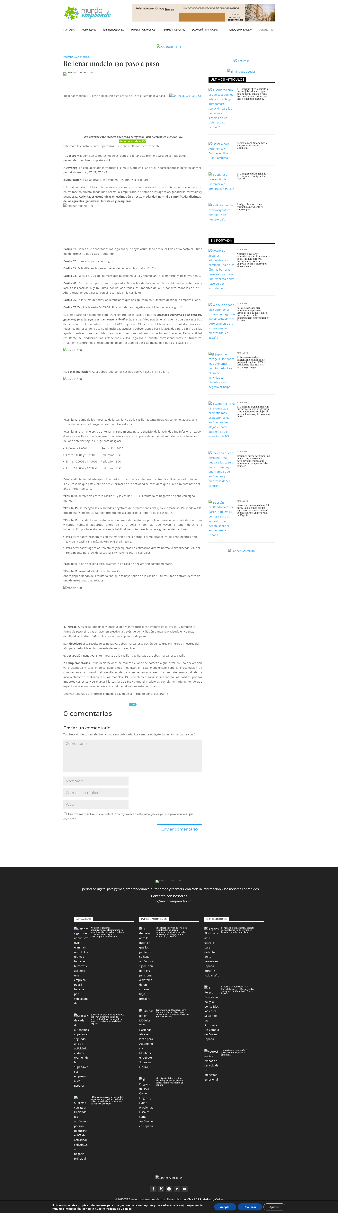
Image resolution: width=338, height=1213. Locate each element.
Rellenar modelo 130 (132, 141)
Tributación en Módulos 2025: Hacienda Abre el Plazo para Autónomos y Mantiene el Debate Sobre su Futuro (172, 1013)
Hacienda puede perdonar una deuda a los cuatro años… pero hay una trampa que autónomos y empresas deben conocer (253, 460)
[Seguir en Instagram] (169, 1189)
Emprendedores (113, 29)
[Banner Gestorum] (241, 551)
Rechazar (250, 1207)
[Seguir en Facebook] (153, 1189)
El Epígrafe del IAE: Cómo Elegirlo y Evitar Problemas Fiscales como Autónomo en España (169, 1081)
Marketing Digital (173, 29)
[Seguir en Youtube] (185, 1189)
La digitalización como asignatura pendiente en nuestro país (250, 206)
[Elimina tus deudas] (241, 71)
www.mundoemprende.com (148, 1199)
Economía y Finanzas (205, 29)
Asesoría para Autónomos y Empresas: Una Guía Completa (252, 145)
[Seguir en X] (161, 1189)
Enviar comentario (179, 829)
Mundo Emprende (238, 29)
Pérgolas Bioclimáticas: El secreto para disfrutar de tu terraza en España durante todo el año (237, 929)
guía (133, 704)
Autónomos (82, 57)
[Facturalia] (242, 61)
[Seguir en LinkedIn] (177, 1189)
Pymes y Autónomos (143, 29)
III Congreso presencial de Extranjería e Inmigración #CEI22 (251, 176)
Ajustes (274, 1207)
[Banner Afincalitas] (203, 20)
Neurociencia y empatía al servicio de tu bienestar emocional (234, 1052)
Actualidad (89, 29)
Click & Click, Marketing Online (205, 1199)
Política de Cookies (119, 1208)
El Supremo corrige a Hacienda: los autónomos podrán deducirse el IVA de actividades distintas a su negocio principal (251, 362)
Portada (68, 29)
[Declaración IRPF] (169, 47)
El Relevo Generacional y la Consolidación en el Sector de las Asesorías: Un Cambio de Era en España (237, 990)
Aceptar (225, 1207)
